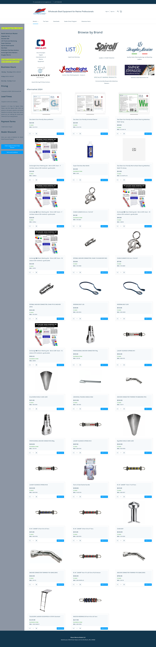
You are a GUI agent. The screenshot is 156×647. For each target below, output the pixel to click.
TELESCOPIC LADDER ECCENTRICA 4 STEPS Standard (44, 616)
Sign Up (112, 11)
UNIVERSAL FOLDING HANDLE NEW (83, 397)
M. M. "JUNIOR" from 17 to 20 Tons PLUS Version (87, 572)
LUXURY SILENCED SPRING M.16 (38, 485)
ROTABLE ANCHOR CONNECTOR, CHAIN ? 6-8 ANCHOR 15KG (90, 258)
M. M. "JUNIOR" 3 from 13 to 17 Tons (83, 528)
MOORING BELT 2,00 (123, 304)
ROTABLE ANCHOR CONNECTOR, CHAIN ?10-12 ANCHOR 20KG (45, 306)
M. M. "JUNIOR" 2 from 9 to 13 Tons (39, 528)
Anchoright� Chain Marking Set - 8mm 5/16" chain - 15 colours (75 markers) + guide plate (45, 352)
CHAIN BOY (120, 528)
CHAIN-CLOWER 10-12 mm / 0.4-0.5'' (127, 258)
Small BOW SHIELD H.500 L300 (38, 397)
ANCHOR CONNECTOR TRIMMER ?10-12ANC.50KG (131, 572)
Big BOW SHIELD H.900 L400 (125, 441)
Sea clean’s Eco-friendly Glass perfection (41, 119)
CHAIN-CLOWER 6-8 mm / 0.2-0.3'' (83, 212)
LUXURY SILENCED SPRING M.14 (82, 441)
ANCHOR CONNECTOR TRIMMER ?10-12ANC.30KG (43, 572)
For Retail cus (5, 59)
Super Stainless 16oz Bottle (81, 165)
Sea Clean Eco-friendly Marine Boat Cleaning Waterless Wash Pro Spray (133, 167)
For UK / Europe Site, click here (12, 28)
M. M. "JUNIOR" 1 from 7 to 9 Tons (126, 485)
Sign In (107, 11)
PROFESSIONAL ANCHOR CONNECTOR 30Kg (41, 441)
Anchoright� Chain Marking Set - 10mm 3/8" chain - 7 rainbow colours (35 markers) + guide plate (45, 213)
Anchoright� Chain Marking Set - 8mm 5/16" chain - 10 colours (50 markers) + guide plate (133, 213)
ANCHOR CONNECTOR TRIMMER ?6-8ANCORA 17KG (131, 397)
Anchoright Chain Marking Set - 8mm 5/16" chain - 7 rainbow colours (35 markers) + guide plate (45, 167)
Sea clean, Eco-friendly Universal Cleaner (85, 119)
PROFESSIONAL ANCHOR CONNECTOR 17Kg (85, 350)
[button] (12, 146)
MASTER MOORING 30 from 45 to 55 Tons (85, 616)
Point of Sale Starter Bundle (81, 485)
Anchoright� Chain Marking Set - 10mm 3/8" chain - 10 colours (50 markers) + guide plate (46, 259)
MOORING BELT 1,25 (78, 304)
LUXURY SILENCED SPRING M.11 (126, 350)
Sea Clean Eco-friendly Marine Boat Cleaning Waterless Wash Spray (133, 121)
